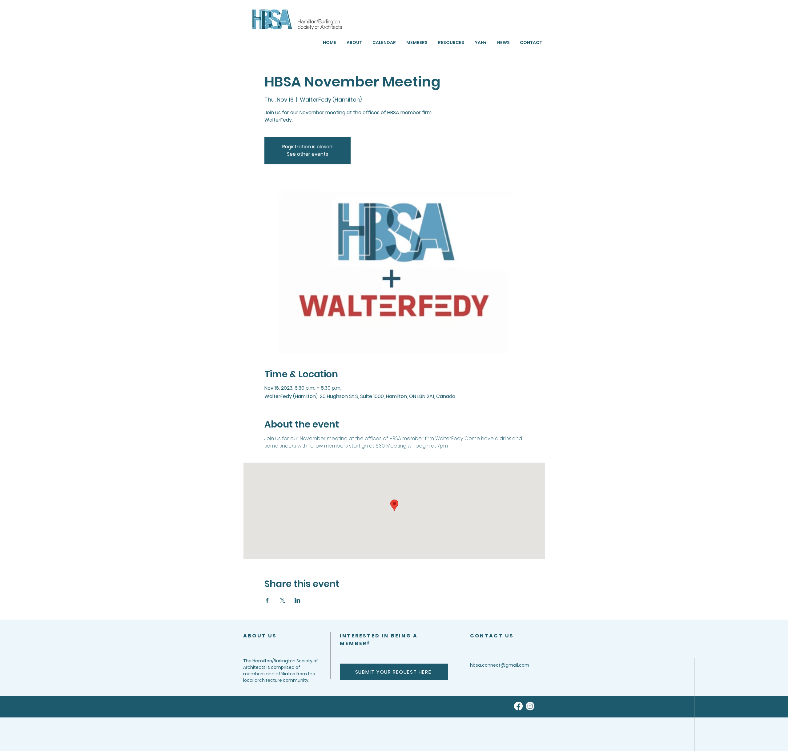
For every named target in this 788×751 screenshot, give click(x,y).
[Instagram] (530, 706)
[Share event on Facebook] (267, 600)
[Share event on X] (282, 600)
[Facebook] (518, 706)
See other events (307, 154)
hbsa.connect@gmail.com (499, 665)
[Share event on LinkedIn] (297, 600)
